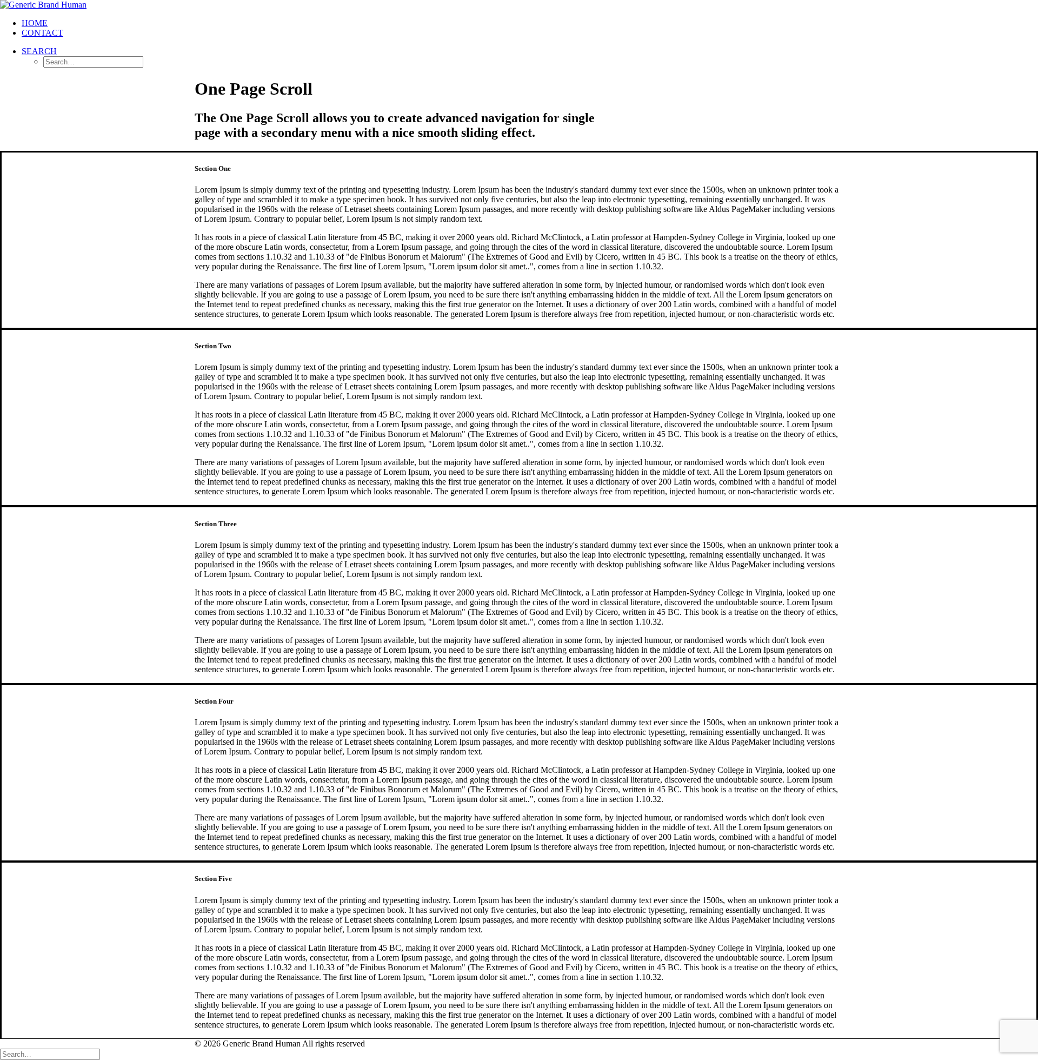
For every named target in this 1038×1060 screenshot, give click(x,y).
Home (35, 23)
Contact (42, 32)
